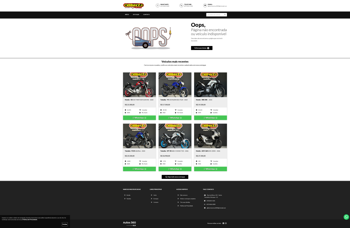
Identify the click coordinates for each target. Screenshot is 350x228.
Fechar (64, 224)
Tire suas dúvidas (185, 202)
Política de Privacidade (186, 206)
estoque (203, 65)
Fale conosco (183, 195)
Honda (128, 195)
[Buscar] (225, 15)
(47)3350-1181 (210, 201)
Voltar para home (200, 48)
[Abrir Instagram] (226, 223)
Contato (146, 14)
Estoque (136, 14)
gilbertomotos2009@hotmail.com (217, 6)
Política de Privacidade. (30, 219)
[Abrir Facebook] (223, 223)
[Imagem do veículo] (139, 84)
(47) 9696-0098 (164, 6)
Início (127, 14)
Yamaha (129, 198)
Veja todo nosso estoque (176, 177)
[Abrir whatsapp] (346, 217)
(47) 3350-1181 (188, 6)
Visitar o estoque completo (188, 198)
